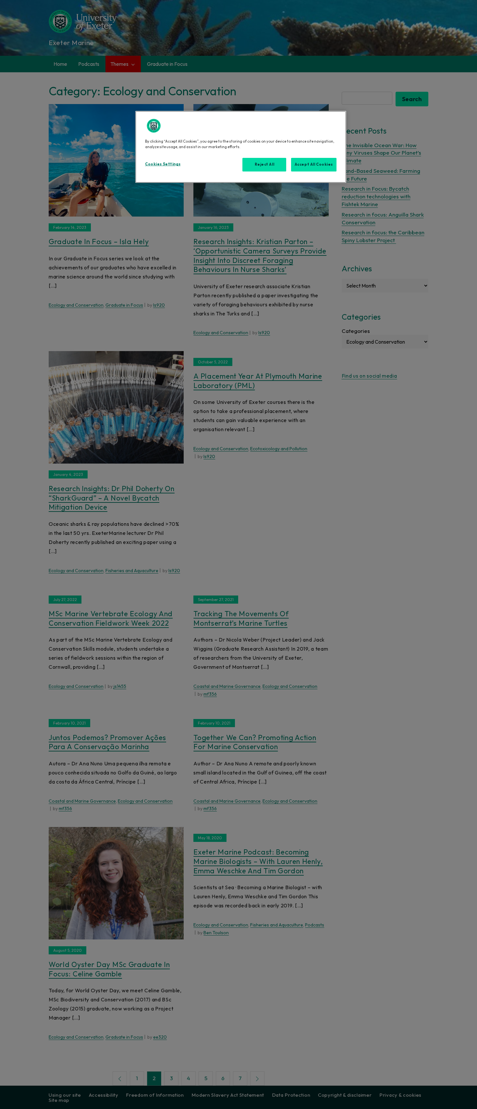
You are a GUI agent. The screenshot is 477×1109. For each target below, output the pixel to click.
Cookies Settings (162, 164)
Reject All (265, 164)
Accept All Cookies (314, 164)
